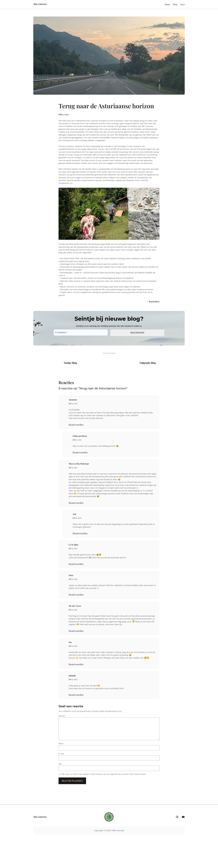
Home (167, 4)
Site (60, 764)
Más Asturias (39, 4)
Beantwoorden (76, 424)
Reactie (62, 716)
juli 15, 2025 (73, 679)
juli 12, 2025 (73, 403)
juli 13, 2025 (73, 467)
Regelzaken (154, 301)
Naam (61, 743)
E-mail (61, 754)
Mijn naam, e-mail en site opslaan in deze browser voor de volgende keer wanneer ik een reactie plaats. (104, 774)
